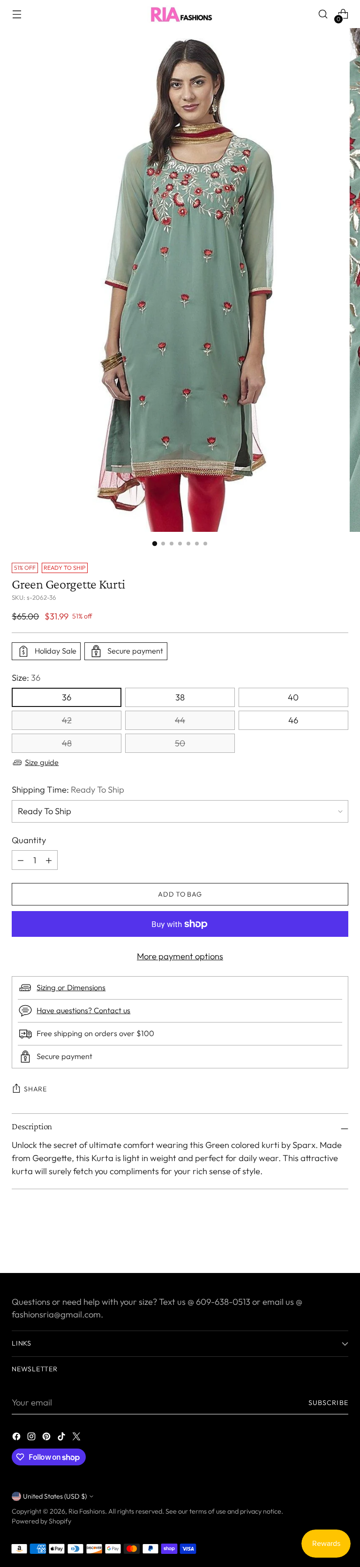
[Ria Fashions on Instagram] (32, 1438)
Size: (26, 677)
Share (35, 1089)
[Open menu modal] (16, 14)
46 (293, 720)
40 (293, 697)
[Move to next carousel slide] (340, 1240)
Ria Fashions (86, 1511)
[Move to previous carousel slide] (319, 1241)
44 (180, 720)
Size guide (42, 762)
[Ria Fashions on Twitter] (77, 1438)
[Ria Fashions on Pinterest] (47, 1438)
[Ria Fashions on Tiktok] (62, 1438)
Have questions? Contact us (83, 1010)
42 (67, 720)
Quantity (29, 840)
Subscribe (328, 1402)
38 (180, 697)
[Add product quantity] (20, 860)
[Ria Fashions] (180, 14)
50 (180, 743)
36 (66, 697)
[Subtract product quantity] (48, 860)
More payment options (180, 956)
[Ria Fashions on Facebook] (17, 1438)
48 (67, 743)
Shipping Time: (68, 789)
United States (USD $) (55, 1496)
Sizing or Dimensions (71, 987)
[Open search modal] (323, 14)
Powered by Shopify (41, 1521)
